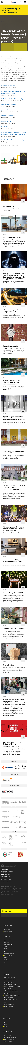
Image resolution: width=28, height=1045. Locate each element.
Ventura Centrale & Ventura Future (11, 986)
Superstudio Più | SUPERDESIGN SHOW (12, 992)
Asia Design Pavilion (8, 997)
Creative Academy (7, 944)
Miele (5, 959)
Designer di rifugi (6, 121)
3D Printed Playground (8, 110)
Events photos (7, 939)
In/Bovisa (5, 1003)
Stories (5, 1026)
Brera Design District (8, 953)
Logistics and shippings (9, 1039)
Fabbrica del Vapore (8, 1006)
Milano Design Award (8, 1004)
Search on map (7, 929)
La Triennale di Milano (8, 1001)
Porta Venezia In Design (9, 993)
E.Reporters (6, 941)
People (5, 1024)
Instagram (6, 942)
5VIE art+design (7, 988)
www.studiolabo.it (6, 881)
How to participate (8, 1036)
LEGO (5, 957)
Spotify (5, 946)
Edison (5, 948)
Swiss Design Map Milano (9, 984)
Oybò (5, 962)
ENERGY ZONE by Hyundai (9, 979)
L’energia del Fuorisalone (9, 977)
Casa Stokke (5, 127)
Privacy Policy (4, 894)
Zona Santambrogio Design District (11, 995)
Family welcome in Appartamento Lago (13, 140)
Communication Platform (9, 1037)
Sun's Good (6, 961)
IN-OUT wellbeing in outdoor (10, 999)
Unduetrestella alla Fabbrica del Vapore (13, 99)
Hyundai (5, 950)
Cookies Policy (11, 894)
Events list (6, 928)
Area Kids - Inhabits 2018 (8, 115)
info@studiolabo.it (7, 879)
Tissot (5, 951)
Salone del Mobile (7, 1041)
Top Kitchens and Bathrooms (10, 990)
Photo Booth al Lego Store (9, 104)
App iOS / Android (7, 931)
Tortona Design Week (8, 982)
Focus (5, 1021)
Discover (5, 1022)
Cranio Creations (7, 955)
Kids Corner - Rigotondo (8, 85)
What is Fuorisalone (8, 1034)
